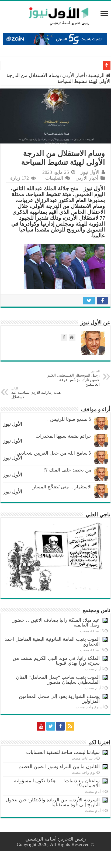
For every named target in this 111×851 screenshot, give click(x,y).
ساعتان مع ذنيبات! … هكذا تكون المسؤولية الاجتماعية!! (57, 783)
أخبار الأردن (73, 75)
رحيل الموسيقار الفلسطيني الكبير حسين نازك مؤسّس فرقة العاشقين (73, 378)
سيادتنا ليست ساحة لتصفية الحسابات (63, 752)
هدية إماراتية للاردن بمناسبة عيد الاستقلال (36, 393)
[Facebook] (60, 726)
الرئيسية (97, 75)
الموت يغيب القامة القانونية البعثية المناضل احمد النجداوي (52, 641)
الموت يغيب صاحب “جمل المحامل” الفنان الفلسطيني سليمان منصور (58, 680)
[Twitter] (50, 726)
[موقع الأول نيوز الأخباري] (55, 16)
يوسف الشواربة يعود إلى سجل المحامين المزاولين (59, 699)
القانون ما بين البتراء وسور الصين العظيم (59, 766)
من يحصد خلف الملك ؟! (67, 470)
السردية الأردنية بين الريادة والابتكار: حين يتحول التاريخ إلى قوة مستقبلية (53, 802)
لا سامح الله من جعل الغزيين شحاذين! (53, 453)
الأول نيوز (90, 172)
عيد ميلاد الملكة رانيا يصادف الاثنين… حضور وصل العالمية (56, 622)
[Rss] (70, 726)
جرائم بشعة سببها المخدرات (64, 436)
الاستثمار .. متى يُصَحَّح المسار (62, 486)
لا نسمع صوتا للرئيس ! (69, 419)
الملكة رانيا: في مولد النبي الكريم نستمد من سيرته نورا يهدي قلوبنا (56, 660)
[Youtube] (41, 726)
